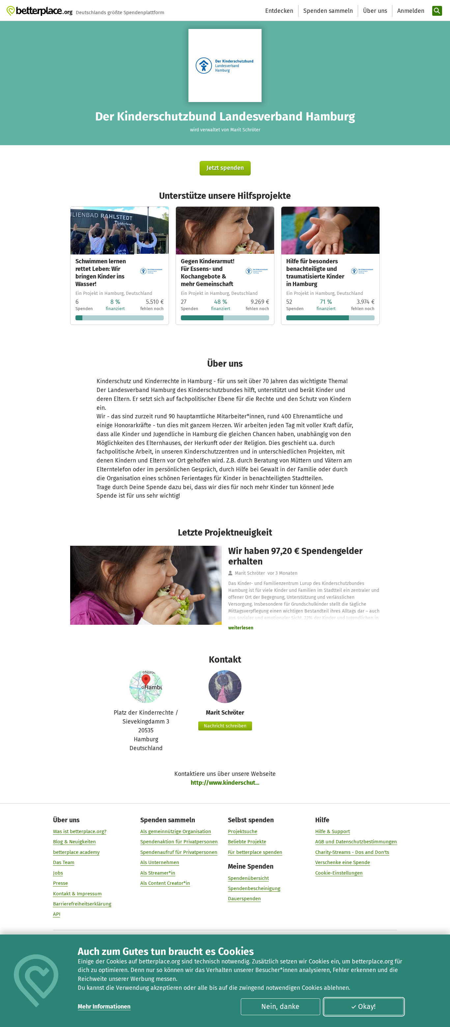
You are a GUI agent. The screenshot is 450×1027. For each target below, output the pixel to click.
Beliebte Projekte (247, 842)
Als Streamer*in (157, 873)
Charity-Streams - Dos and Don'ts (352, 852)
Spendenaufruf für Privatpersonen (178, 852)
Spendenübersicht (248, 878)
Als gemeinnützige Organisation (175, 831)
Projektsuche (242, 831)
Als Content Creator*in (165, 883)
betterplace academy (76, 852)
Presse (60, 883)
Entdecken (279, 10)
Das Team (63, 862)
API (56, 914)
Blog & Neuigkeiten (74, 842)
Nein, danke (280, 1006)
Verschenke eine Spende (342, 862)
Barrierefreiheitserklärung (82, 904)
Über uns (375, 10)
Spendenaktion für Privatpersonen (179, 842)
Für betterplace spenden (255, 852)
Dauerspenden (244, 899)
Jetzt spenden (225, 167)
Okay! (367, 1006)
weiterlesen (240, 628)
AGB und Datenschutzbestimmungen (356, 842)
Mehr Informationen (104, 1006)
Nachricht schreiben (225, 726)
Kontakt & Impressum (77, 894)
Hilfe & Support (332, 831)
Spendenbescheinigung (254, 888)
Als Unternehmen (159, 862)
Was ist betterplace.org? (79, 831)
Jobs (58, 873)
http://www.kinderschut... (225, 782)
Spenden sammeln (328, 10)
